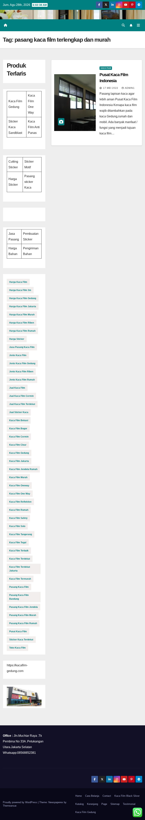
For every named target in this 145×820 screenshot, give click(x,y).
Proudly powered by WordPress (20, 802)
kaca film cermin (19, 436)
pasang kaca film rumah (23, 623)
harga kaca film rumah (22, 331)
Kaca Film (106, 68)
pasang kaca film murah (22, 615)
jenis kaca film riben (21, 371)
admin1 (130, 88)
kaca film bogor (18, 428)
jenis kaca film (17, 355)
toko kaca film (17, 647)
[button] (123, 25)
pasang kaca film (19, 587)
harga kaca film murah (22, 314)
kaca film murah (18, 477)
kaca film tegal (17, 542)
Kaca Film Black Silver (127, 795)
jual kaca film (17, 388)
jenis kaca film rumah (22, 379)
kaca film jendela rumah (23, 469)
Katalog (79, 804)
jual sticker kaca (18, 412)
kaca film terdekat (19, 558)
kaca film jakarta (19, 461)
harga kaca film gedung (22, 298)
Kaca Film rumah (18, 510)
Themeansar (9, 805)
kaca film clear (17, 445)
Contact (107, 795)
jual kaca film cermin (21, 396)
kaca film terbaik (19, 550)
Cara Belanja (92, 795)
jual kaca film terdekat (22, 404)
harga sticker (16, 339)
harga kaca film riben (21, 322)
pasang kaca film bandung (19, 597)
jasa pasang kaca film (22, 347)
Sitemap (115, 804)
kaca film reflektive (20, 501)
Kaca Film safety (18, 518)
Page (104, 804)
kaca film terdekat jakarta (19, 569)
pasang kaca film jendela (23, 607)
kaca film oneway (19, 485)
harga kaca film (18, 282)
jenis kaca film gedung (22, 363)
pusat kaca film (18, 631)
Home (78, 795)
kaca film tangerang (20, 534)
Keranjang (92, 804)
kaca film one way (19, 493)
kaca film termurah (20, 579)
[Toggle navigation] (138, 25)
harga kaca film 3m (20, 290)
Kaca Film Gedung (85, 812)
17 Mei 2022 (111, 88)
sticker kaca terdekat (21, 639)
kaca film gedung (19, 453)
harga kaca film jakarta (22, 306)
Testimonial (129, 804)
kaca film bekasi (18, 420)
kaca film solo (17, 526)
